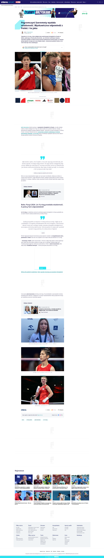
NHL (17, 537)
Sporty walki (68, 525)
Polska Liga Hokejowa (19, 539)
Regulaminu (40, 553)
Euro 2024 (17, 527)
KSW (65, 530)
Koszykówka (56, 525)
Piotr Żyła (41, 530)
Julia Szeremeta (25, 127)
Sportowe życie (67, 539)
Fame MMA (66, 527)
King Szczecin (55, 530)
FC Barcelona (18, 532)
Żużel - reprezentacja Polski (32, 530)
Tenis (41, 535)
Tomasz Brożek (30, 32)
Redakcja (79, 535)
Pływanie (66, 543)
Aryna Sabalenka (43, 542)
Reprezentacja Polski (19, 538)
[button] (45, 2)
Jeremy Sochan (55, 528)
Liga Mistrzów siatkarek (80, 528)
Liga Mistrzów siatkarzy (80, 527)
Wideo (66, 538)
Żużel (29, 525)
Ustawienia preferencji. (54, 553)
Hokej (17, 535)
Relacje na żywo (67, 537)
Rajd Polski (54, 539)
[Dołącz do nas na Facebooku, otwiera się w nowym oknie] (58, 415)
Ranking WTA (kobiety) (44, 537)
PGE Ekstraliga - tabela (31, 528)
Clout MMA (66, 528)
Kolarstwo (66, 542)
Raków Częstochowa (19, 530)
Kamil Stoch (42, 528)
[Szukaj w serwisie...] (98, 2)
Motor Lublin (30, 532)
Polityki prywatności (47, 553)
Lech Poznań (18, 531)
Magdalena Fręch (43, 541)
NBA (53, 527)
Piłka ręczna (31, 535)
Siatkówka (80, 525)
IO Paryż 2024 (29, 419)
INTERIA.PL (63, 553)
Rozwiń (41, 268)
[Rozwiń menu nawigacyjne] (102, 2)
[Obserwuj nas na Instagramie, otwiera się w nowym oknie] (60, 415)
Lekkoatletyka (67, 541)
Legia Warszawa (18, 528)
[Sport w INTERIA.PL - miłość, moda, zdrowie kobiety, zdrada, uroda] (11, 2)
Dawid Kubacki (42, 527)
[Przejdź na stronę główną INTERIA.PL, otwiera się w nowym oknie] (4, 2)
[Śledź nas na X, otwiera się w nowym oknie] (62, 415)
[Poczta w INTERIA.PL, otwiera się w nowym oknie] (100, 2)
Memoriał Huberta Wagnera (81, 530)
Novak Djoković (42, 543)
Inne (66, 535)
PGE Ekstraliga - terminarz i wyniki (33, 527)
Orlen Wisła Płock (31, 538)
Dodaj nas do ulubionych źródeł (35, 48)
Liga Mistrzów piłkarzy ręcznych (33, 537)
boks (23, 419)
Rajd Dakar (54, 538)
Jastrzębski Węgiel (79, 531)
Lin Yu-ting (45, 419)
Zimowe (42, 525)
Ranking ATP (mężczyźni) (44, 538)
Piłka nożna (19, 525)
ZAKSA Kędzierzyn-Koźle (80, 532)
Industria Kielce (30, 539)
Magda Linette (42, 539)
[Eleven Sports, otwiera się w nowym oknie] (18, 2)
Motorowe (55, 535)
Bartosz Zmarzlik (30, 531)
